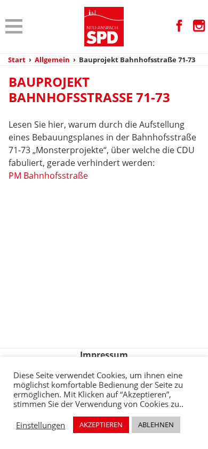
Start (17, 59)
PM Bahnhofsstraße (48, 175)
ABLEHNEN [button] (156, 424)
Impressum (104, 355)
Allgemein (52, 59)
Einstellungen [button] (40, 425)
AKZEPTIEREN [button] (101, 424)
